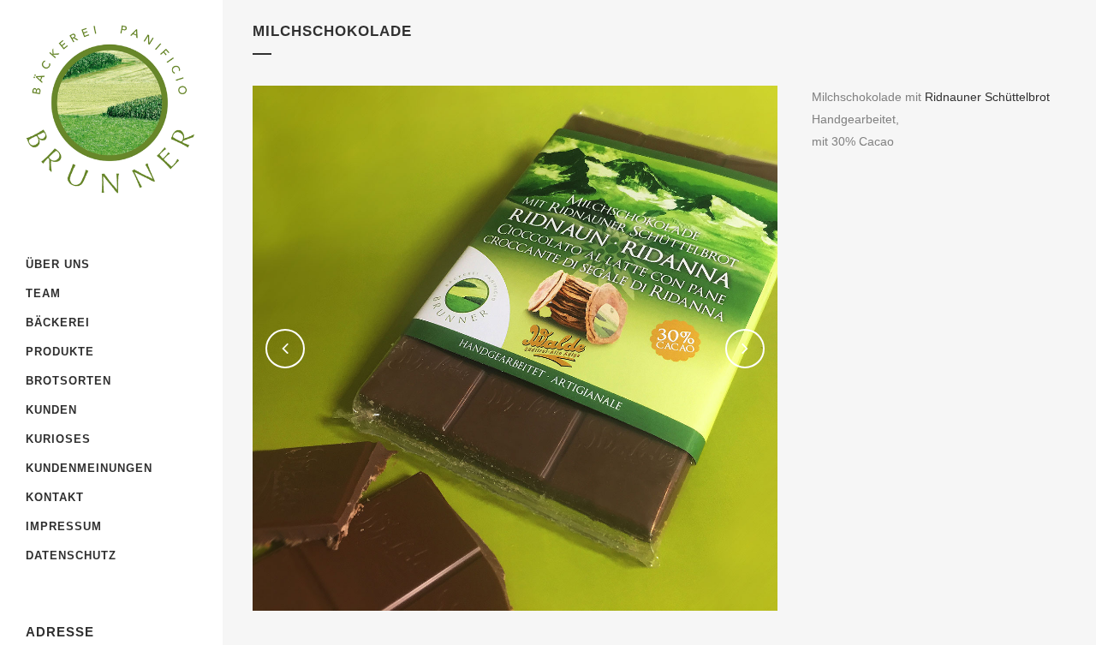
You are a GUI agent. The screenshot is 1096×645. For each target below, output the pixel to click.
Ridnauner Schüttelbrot (987, 97)
